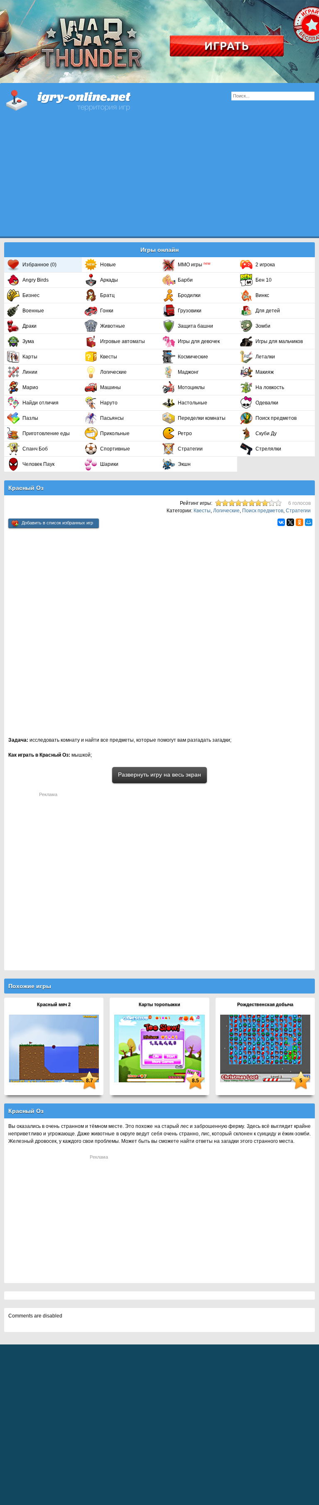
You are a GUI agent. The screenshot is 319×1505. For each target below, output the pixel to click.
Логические (113, 372)
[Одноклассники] (299, 522)
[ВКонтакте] (281, 522)
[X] (290, 522)
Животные (112, 326)
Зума (28, 341)
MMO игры (194, 264)
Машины (110, 387)
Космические (193, 357)
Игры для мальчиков (279, 341)
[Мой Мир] (308, 522)
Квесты (108, 357)
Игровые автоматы (122, 341)
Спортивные (115, 449)
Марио (30, 387)
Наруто (109, 403)
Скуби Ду (266, 433)
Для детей (267, 311)
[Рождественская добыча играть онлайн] (265, 1048)
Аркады (109, 280)
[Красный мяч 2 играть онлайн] (54, 1048)
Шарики (109, 464)
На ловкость (269, 387)
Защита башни (195, 326)
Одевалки (266, 403)
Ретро (185, 433)
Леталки (265, 357)
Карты (29, 357)
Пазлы (30, 418)
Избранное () (39, 265)
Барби (185, 280)
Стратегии (190, 449)
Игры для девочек (199, 341)
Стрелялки (268, 449)
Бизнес (30, 295)
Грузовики (189, 311)
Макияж (264, 372)
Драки (29, 326)
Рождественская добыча (265, 1004)
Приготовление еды (46, 433)
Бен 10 (263, 280)
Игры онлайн (79, 99)
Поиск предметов (276, 418)
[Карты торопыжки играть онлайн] (159, 1048)
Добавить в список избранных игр (57, 522)
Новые (108, 265)
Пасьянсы (112, 418)
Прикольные (115, 433)
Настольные (192, 403)
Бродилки (189, 295)
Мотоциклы (191, 387)
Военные (33, 311)
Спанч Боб (35, 449)
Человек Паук (38, 464)
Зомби (262, 326)
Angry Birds (35, 280)
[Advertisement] (159, 178)
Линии (29, 372)
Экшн (184, 464)
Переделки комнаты (202, 418)
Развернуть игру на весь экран (159, 774)
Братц (107, 295)
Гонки (106, 311)
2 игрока (265, 265)
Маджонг (188, 372)
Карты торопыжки (159, 1004)
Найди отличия (40, 403)
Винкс (262, 295)
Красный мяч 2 (54, 1004)
